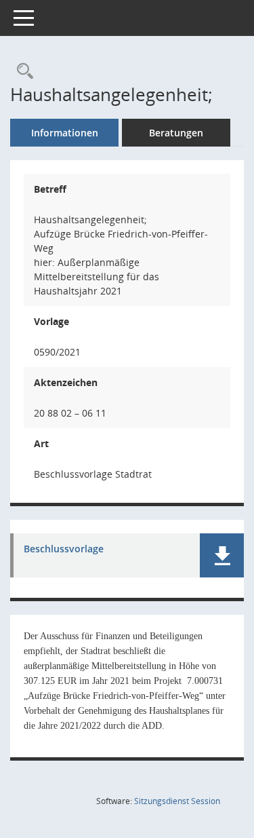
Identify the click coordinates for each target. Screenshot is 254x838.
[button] (222, 555)
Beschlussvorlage (64, 549)
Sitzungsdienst (177, 801)
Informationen (64, 132)
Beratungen (176, 132)
